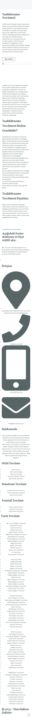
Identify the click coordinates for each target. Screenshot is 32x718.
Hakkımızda (9, 429)
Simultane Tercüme (14, 484)
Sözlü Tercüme (11, 463)
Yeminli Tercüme (13, 501)
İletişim (7, 266)
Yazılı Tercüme (10, 516)
